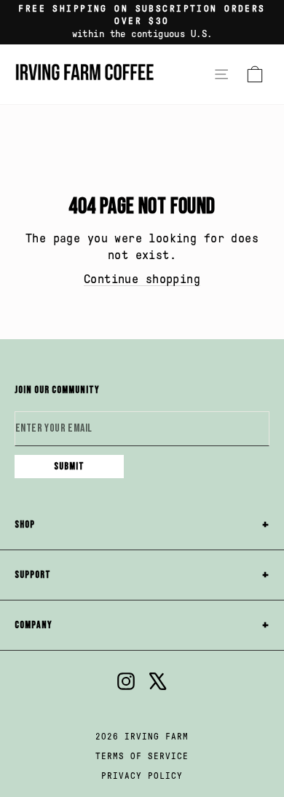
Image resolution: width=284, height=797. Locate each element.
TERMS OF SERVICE (142, 756)
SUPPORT (33, 574)
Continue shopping (142, 279)
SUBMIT (69, 466)
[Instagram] (126, 683)
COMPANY (33, 625)
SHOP (25, 524)
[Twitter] (158, 683)
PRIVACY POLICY (142, 776)
